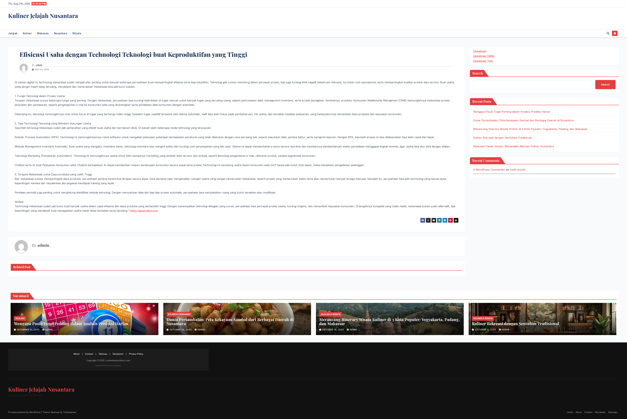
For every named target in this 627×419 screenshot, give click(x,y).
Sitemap (103, 354)
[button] (608, 33)
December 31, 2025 (28, 329)
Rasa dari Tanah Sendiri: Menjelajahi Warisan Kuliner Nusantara (513, 146)
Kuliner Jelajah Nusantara (43, 15)
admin (39, 65)
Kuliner (27, 33)
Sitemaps (613, 412)
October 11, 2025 (486, 329)
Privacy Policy (136, 354)
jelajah (13, 33)
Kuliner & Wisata (483, 318)
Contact (89, 354)
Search (477, 73)
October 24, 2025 (181, 329)
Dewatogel (479, 51)
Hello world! (517, 169)
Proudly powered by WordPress (24, 412)
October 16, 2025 (333, 329)
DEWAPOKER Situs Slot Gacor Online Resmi (108, 365)
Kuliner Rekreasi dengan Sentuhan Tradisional (502, 137)
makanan (43, 33)
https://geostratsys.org (144, 210)
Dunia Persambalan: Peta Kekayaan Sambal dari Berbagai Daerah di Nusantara (523, 120)
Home (570, 412)
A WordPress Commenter (489, 169)
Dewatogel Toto (483, 61)
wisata (76, 33)
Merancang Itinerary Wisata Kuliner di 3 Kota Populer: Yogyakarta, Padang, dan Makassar (530, 129)
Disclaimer (118, 354)
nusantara (60, 33)
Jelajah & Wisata (330, 314)
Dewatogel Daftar (484, 56)
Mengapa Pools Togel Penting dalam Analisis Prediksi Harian (511, 111)
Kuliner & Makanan (179, 314)
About (76, 354)
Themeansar (69, 412)
